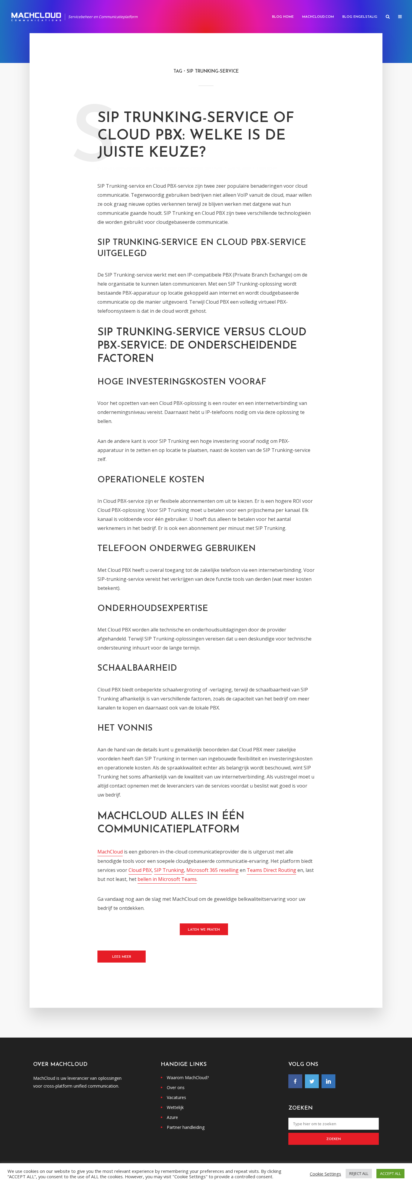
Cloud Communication (121, 168)
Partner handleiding (185, 1127)
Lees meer (121, 957)
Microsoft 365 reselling (212, 870)
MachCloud (110, 851)
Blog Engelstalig (359, 17)
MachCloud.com (318, 17)
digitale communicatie (183, 168)
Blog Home (283, 17)
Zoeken (333, 1139)
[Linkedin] (328, 1081)
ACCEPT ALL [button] (390, 1173)
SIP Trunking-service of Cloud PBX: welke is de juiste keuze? (195, 135)
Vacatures (176, 1097)
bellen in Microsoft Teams (167, 879)
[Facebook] (295, 1081)
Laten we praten (204, 930)
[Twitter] (312, 1081)
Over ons (176, 1087)
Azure (172, 1117)
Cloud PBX (152, 168)
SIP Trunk (213, 168)
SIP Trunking (169, 870)
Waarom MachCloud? (188, 1077)
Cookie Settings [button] (325, 1173)
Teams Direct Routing (271, 870)
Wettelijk (175, 1107)
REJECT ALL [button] (358, 1173)
